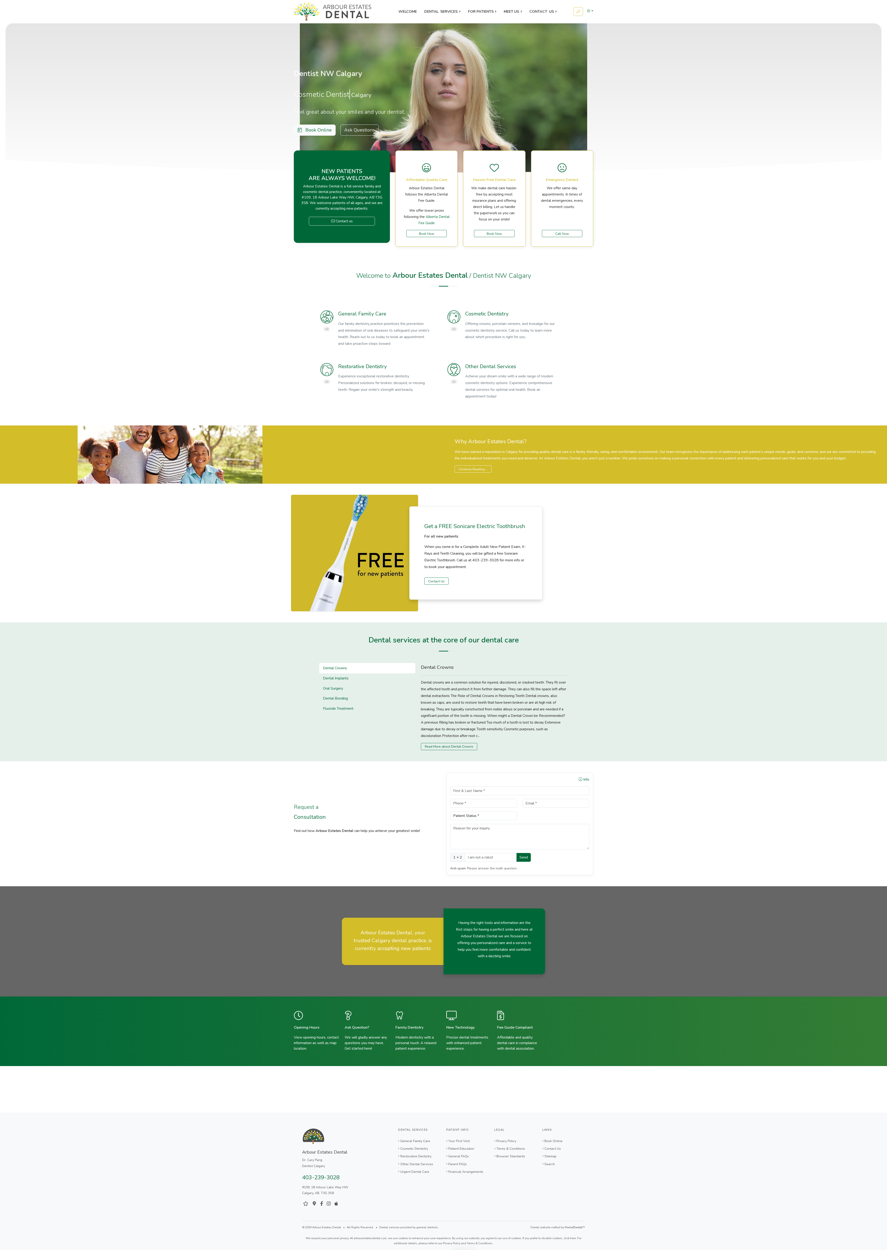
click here (570, 1238)
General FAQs (458, 1156)
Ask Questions (359, 130)
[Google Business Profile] (314, 1204)
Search (549, 1164)
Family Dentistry (409, 1027)
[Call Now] (578, 11)
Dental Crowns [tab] (335, 668)
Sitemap (550, 1156)
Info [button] (585, 779)
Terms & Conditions (510, 1148)
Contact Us (436, 581)
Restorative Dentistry (362, 366)
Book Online (317, 130)
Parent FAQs (457, 1164)
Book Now (426, 234)
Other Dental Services (490, 366)
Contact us (344, 221)
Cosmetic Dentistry (487, 313)
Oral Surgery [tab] (333, 688)
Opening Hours (306, 1027)
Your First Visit (459, 1141)
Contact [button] (541, 11)
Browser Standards (510, 1156)
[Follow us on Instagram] (329, 1204)
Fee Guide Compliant (515, 1027)
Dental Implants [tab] (336, 678)
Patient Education (461, 1148)
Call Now (562, 234)
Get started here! (358, 1048)
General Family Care (362, 313)
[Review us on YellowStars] (305, 1204)
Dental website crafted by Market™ (558, 1227)
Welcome (407, 11)
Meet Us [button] (511, 11)
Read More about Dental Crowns (449, 746)
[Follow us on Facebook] (321, 1204)
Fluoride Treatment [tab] (338, 708)
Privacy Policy (506, 1141)
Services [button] (441, 11)
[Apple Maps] (336, 1204)
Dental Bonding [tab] (335, 698)
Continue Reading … (473, 469)
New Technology (460, 1027)
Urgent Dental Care (414, 1172)
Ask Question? (357, 1027)
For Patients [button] (481, 11)
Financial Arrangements (465, 1172)
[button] (590, 11)
